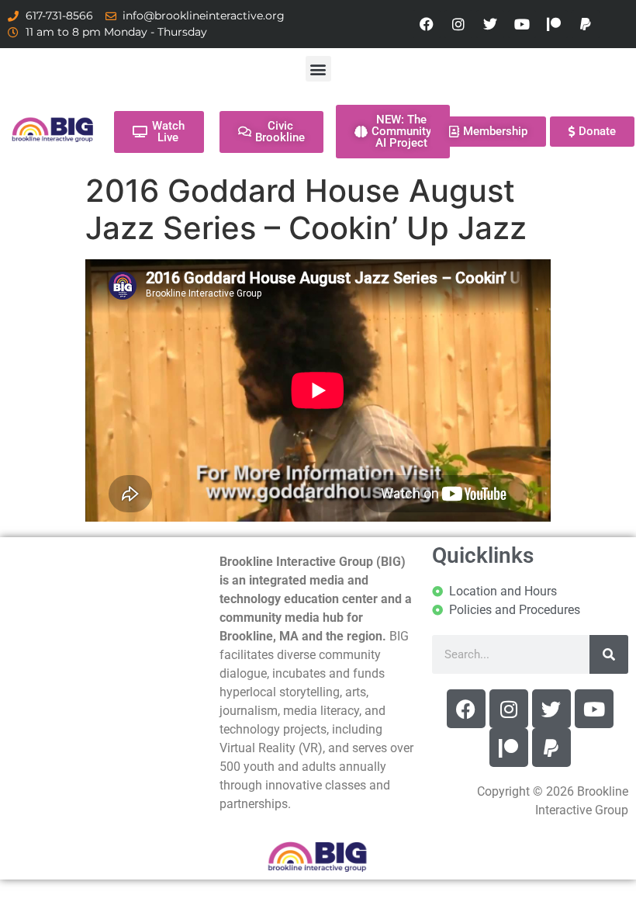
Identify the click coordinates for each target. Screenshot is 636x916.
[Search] (608, 654)
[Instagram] (458, 24)
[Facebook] (427, 24)
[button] (318, 69)
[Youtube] (522, 24)
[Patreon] (554, 24)
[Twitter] (490, 24)
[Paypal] (586, 24)
